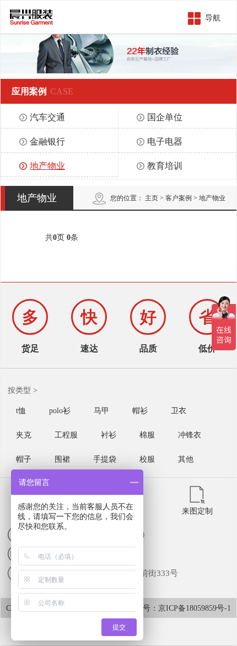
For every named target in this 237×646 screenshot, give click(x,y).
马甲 (101, 411)
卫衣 (178, 411)
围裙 (62, 459)
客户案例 (178, 198)
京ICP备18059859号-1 (194, 608)
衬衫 (108, 435)
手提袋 (104, 459)
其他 (185, 459)
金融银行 (47, 141)
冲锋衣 (189, 435)
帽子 (23, 459)
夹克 (23, 435)
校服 (147, 459)
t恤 (21, 411)
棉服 (147, 435)
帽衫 (140, 411)
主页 (151, 198)
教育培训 (164, 165)
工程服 (66, 435)
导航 (212, 18)
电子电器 (164, 141)
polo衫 (60, 411)
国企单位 (164, 117)
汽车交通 (47, 117)
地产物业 (47, 165)
